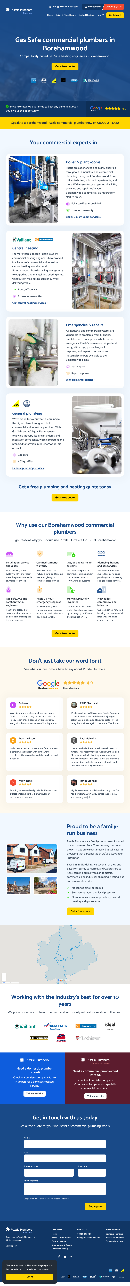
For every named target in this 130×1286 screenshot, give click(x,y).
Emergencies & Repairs (62, 1245)
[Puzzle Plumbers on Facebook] (59, 1257)
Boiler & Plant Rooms (66, 15)
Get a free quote (65, 66)
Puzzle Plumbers (25, 1237)
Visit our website (34, 1093)
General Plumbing (60, 1248)
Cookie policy (11, 1246)
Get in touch (115, 15)
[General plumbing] (96, 435)
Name (27, 1138)
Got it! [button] (30, 1277)
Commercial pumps (114, 1241)
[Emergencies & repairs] (33, 352)
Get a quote (95, 1206)
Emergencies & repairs (84, 325)
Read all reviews (71, 688)
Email (26, 1152)
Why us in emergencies (79, 380)
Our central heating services (29, 303)
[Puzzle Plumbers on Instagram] (71, 1257)
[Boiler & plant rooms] (33, 189)
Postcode (82, 1166)
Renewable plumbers (115, 1237)
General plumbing (27, 413)
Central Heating (86, 15)
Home (50, 15)
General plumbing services (28, 468)
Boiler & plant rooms (83, 162)
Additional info (31, 1181)
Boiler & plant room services (83, 217)
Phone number (31, 1166)
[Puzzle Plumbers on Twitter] (65, 1257)
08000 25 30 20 (84, 1234)
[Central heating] (96, 271)
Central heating (25, 248)
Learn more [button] (42, 1269)
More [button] (98, 15)
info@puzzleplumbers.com (65, 7)
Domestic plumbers (114, 1234)
